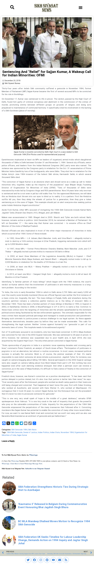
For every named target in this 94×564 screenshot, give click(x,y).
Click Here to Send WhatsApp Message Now (26, 463)
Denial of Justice (30, 432)
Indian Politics (43, 432)
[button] (80, 7)
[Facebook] (34, 560)
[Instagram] (41, 560)
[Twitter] (28, 560)
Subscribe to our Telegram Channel (37, 468)
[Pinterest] (47, 560)
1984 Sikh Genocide (14, 432)
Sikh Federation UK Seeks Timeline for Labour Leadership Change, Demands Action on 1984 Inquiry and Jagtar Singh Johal (53, 540)
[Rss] (66, 560)
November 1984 (67, 432)
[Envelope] (59, 560)
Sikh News (32, 430)
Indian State (55, 432)
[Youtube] (53, 560)
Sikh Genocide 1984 (19, 430)
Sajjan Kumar (22, 435)
